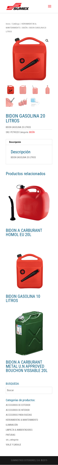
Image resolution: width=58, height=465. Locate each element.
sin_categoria (12, 439)
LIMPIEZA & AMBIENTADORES (19, 430)
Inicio (8, 24)
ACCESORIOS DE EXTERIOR (18, 405)
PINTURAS (10, 435)
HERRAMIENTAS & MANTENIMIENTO (22, 420)
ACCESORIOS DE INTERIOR (18, 410)
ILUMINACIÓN (12, 425)
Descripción (15, 142)
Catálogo (16, 24)
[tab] (29, 142)
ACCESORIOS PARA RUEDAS (19, 415)
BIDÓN (25, 27)
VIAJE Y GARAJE (13, 444)
